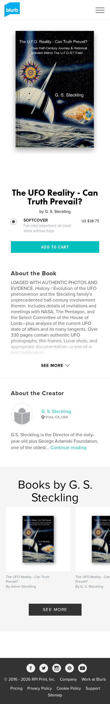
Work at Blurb (94, 679)
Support (93, 688)
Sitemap (55, 695)
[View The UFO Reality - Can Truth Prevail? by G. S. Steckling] (55, 89)
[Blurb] (11, 12)
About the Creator (37, 393)
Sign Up (77, 10)
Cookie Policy (69, 688)
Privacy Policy (39, 688)
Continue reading (68, 448)
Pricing (16, 688)
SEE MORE (55, 609)
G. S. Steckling (56, 411)
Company (68, 679)
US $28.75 (90, 220)
